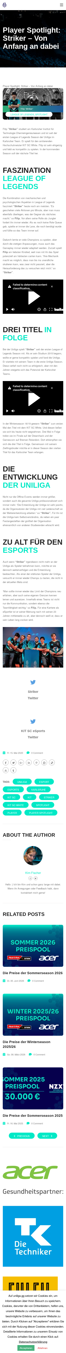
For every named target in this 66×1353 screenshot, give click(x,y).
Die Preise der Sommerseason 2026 (33, 973)
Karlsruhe (38, 789)
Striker (49, 797)
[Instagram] (30, 878)
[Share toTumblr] (13, 770)
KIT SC (11, 797)
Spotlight (41, 114)
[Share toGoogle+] (21, 762)
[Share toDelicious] (52, 762)
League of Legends (22, 114)
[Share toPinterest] (36, 762)
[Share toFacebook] (6, 762)
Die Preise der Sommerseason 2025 (33, 1116)
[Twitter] (36, 878)
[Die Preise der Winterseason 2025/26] (33, 1015)
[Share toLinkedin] (29, 762)
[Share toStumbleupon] (6, 770)
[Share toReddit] (44, 762)
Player (12, 813)
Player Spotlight (41, 813)
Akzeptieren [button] (26, 1348)
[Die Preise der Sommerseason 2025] (33, 1088)
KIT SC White (16, 805)
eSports (13, 789)
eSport (44, 782)
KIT (30, 797)
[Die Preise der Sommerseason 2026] (33, 946)
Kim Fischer (33, 873)
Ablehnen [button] (42, 1348)
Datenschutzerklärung (33, 1342)
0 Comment (37, 752)
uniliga (22, 782)
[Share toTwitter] (13, 762)
